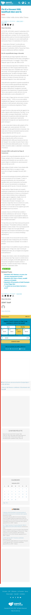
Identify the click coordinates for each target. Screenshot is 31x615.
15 (11, 494)
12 (26, 491)
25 (22, 497)
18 (22, 494)
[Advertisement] (15, 370)
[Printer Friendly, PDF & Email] (6, 269)
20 (4, 497)
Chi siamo (4, 591)
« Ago (4, 502)
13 (4, 494)
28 (8, 499)
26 (26, 497)
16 (15, 494)
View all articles (5, 311)
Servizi (26, 591)
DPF (9, 591)
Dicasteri (4, 22)
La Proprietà (20, 591)
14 (8, 494)
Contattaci (22, 594)
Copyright (16, 594)
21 (8, 497)
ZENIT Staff (20, 21)
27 (4, 499)
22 (11, 497)
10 (19, 491)
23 (15, 497)
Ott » (7, 502)
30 (15, 499)
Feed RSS (16, 509)
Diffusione (13, 591)
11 (22, 491)
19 (26, 494)
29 (11, 499)
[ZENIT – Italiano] (8, 3)
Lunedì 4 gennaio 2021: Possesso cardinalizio (13, 537)
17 (19, 494)
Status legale (9, 594)
